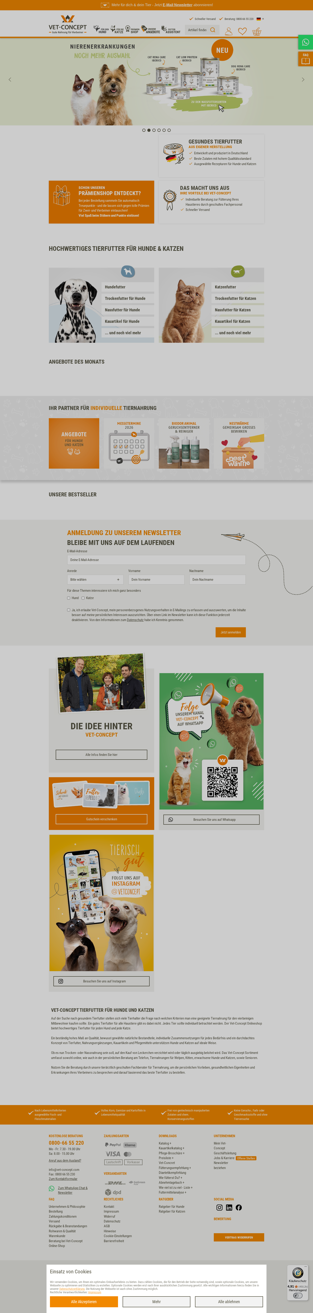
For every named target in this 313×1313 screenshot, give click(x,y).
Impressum (94, 1292)
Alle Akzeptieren (84, 1301)
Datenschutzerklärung (72, 1289)
